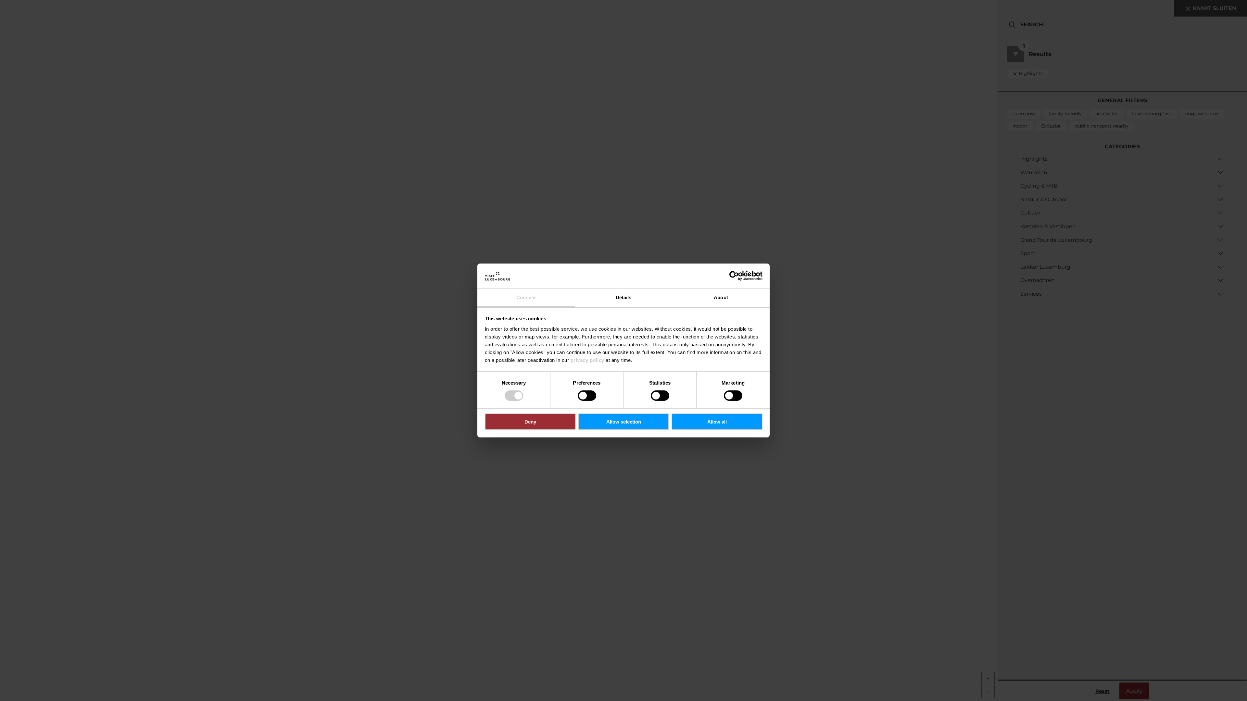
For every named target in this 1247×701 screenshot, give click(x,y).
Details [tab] (624, 297)
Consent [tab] (526, 297)
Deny (530, 421)
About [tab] (721, 297)
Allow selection (623, 421)
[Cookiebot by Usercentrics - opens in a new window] (734, 276)
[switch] (587, 395)
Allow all (717, 421)
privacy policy (587, 360)
